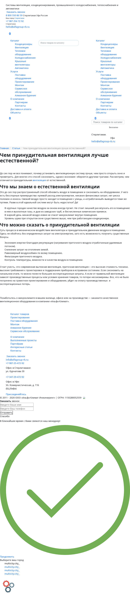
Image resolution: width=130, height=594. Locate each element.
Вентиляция (22, 47)
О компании (17, 98)
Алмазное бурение (25, 95)
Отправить (6, 412)
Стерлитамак (19, 18)
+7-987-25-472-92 (100, 131)
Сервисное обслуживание (24, 331)
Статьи (16, 148)
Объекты (15, 112)
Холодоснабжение (25, 57)
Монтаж (19, 85)
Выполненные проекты (23, 340)
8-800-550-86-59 (99, 127)
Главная (4, 148)
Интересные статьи (21, 347)
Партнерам (21, 102)
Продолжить (7, 556)
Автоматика (21, 68)
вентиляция (39, 180)
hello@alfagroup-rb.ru (18, 26)
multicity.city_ (12, 563)
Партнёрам (16, 343)
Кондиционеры (23, 44)
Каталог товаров (19, 314)
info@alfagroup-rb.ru (17, 359)
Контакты (20, 105)
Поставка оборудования (24, 320)
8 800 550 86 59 (14, 15)
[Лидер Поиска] (84, 397)
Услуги (14, 71)
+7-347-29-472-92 (100, 137)
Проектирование (24, 81)
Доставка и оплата (20, 109)
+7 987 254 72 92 (15, 21)
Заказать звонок (15, 11)
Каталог (14, 40)
